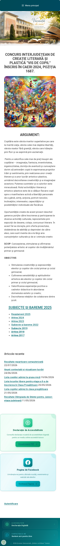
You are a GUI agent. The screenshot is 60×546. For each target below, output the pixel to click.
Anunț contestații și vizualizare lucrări (24, 369)
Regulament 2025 (20, 314)
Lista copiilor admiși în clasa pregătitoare (26, 389)
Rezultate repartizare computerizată (23, 361)
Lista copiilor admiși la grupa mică (22, 377)
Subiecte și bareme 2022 (24, 324)
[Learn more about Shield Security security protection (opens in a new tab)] (3, 542)
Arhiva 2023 (17, 321)
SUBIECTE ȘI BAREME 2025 (30, 308)
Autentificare (11, 503)
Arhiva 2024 (17, 317)
